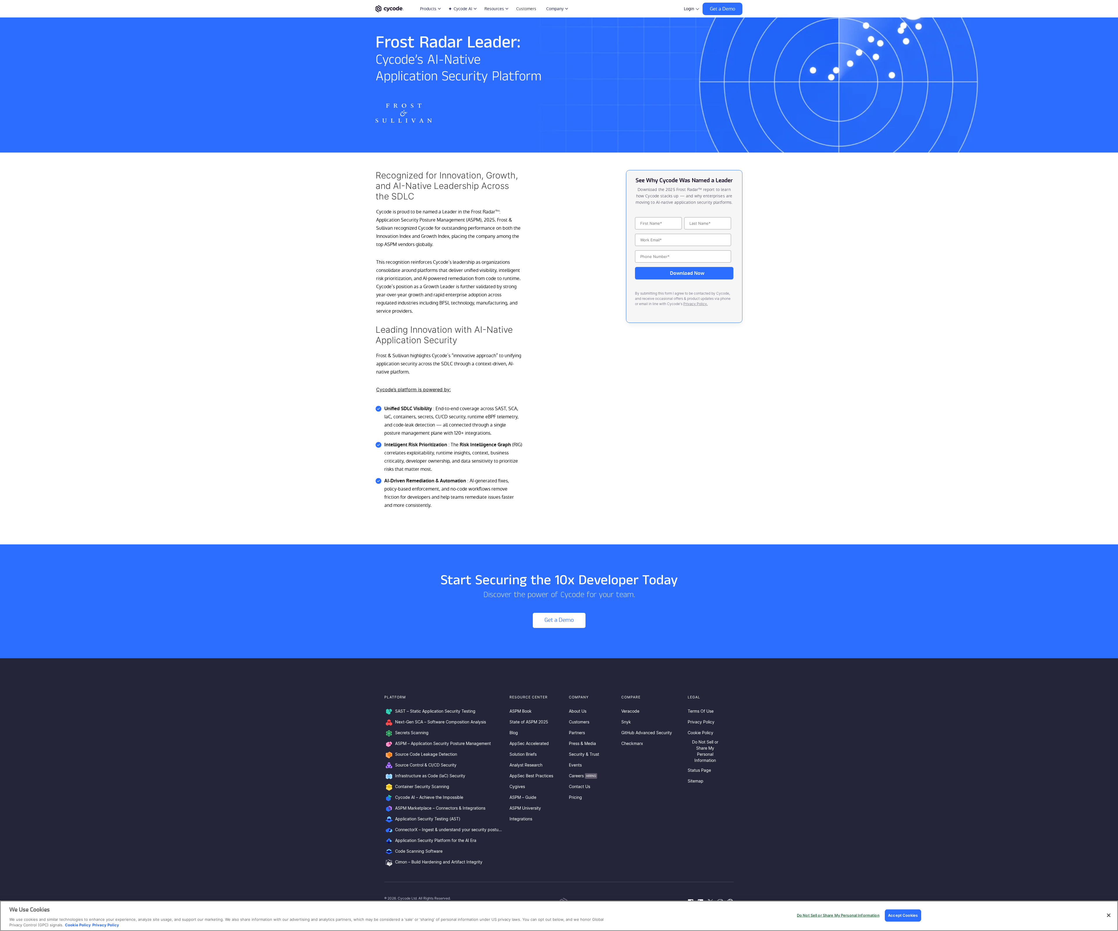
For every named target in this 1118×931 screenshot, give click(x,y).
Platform (395, 697)
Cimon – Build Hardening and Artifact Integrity (438, 862)
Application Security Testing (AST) (427, 819)
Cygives (517, 787)
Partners (577, 733)
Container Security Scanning (422, 787)
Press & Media (582, 744)
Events (575, 765)
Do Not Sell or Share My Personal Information (705, 751)
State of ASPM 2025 (529, 722)
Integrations (521, 819)
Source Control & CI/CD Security (426, 765)
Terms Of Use (701, 711)
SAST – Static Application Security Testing (435, 711)
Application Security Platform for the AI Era (435, 841)
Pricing (575, 798)
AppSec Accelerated (529, 744)
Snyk (626, 722)
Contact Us (579, 787)
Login (689, 9)
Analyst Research (526, 765)
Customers (526, 9)
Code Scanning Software (419, 851)
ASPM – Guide (523, 798)
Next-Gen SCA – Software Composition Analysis (440, 722)
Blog (514, 733)
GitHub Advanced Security (646, 733)
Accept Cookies (903, 915)
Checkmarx (632, 744)
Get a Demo (722, 9)
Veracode (630, 711)
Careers (582, 776)
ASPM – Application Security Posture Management (443, 744)
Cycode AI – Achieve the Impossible (429, 798)
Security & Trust (584, 755)
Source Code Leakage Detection (426, 755)
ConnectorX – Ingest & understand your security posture (448, 830)
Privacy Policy (701, 722)
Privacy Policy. (695, 304)
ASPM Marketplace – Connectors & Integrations (440, 808)
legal (694, 697)
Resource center (529, 697)
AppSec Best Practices (531, 776)
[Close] (1108, 915)
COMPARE (631, 697)
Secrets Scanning (412, 733)
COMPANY (579, 697)
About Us (577, 711)
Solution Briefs (523, 755)
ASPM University (525, 808)
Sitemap (695, 781)
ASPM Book (521, 711)
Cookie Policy (700, 733)
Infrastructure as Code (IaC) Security (430, 776)
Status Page (699, 771)
